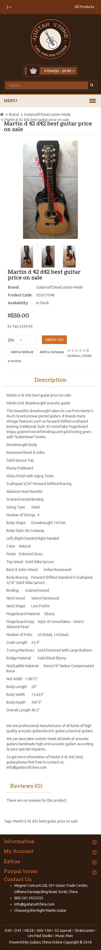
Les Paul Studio (40, 936)
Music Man (64, 936)
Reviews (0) (26, 786)
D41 (18, 930)
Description (50, 380)
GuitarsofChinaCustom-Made (47, 114)
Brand (14, 114)
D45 (8, 930)
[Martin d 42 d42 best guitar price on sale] (50, 190)
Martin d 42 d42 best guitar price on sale (37, 120)
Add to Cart (54, 339)
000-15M (44, 930)
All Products (84, 7)
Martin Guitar (55, 910)
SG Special (63, 930)
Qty (11, 340)
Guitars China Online (46, 942)
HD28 (29, 930)
